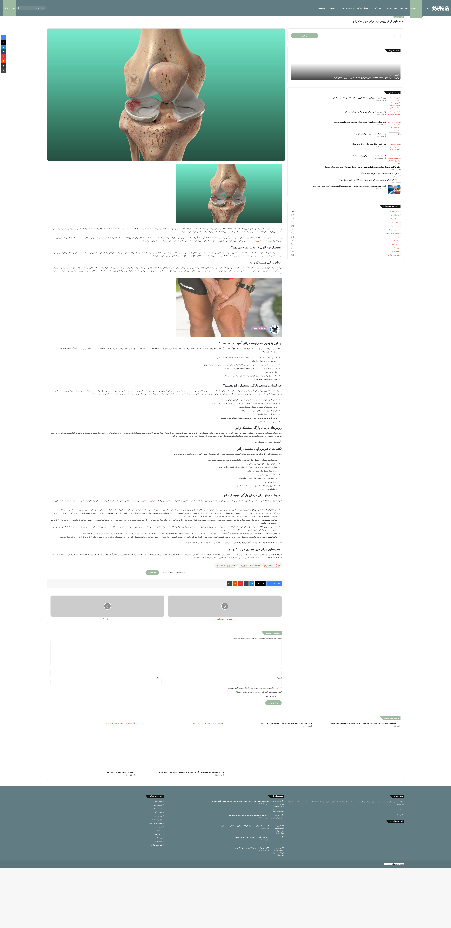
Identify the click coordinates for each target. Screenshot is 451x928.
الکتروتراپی (153, 500)
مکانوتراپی (143, 500)
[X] (3, 42)
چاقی (397, 237)
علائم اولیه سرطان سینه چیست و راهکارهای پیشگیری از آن (380, 173)
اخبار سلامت (415, 8)
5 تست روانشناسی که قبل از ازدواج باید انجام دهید (369, 156)
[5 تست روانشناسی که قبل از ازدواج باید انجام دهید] (394, 159)
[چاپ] (229, 583)
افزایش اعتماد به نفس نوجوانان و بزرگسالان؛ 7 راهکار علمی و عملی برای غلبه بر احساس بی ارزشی (190, 772)
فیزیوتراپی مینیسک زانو (225, 565)
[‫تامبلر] (246, 583)
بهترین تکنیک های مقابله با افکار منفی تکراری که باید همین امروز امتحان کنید (286, 723)
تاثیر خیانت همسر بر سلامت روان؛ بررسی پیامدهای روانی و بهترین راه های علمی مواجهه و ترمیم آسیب (365, 723)
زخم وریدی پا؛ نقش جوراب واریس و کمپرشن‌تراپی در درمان (365, 112)
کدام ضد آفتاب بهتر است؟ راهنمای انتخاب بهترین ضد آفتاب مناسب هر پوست (360, 122)
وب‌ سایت (158, 678)
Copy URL (152, 573)
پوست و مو (395, 226)
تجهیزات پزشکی (362, 8)
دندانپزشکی (332, 8)
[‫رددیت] (235, 583)
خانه (426, 8)
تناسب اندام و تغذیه (347, 8)
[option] (345, 67)
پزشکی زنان (404, 8)
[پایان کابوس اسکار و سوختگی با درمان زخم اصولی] (394, 148)
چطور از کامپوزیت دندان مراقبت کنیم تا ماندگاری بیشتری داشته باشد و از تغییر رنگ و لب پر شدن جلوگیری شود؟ (362, 167)
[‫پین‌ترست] (240, 583)
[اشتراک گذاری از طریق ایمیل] (3, 65)
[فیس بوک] (3, 37)
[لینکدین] (251, 583)
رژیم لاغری (395, 244)
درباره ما (401, 809)
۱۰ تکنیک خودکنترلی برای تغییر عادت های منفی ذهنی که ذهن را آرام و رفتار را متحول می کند (369, 180)
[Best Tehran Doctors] (440, 8)
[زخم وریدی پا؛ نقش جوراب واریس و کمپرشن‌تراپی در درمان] (394, 115)
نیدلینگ (133, 500)
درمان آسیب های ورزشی (262, 240)
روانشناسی (321, 8)
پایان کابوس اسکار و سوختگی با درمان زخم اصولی (369, 144)
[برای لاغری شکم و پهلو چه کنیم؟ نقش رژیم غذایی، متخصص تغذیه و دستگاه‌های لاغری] (394, 103)
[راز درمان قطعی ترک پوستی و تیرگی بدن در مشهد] (394, 136)
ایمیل (279, 678)
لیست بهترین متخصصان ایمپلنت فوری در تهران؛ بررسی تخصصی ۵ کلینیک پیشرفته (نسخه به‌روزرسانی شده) (349, 186)
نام (280, 668)
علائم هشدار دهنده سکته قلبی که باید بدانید (381, 77)
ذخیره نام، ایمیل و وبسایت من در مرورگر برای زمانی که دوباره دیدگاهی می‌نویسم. (253, 688)
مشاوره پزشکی (393, 251)
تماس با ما (400, 815)
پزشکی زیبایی (391, 8)
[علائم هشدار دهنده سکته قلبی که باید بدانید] (93, 746)
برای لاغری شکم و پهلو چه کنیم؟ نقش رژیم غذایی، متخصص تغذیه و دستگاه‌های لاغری (357, 98)
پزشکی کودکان (377, 8)
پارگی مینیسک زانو (271, 565)
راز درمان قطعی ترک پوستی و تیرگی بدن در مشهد (369, 134)
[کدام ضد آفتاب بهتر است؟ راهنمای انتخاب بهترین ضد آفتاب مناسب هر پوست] (394, 126)
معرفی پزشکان (393, 255)
